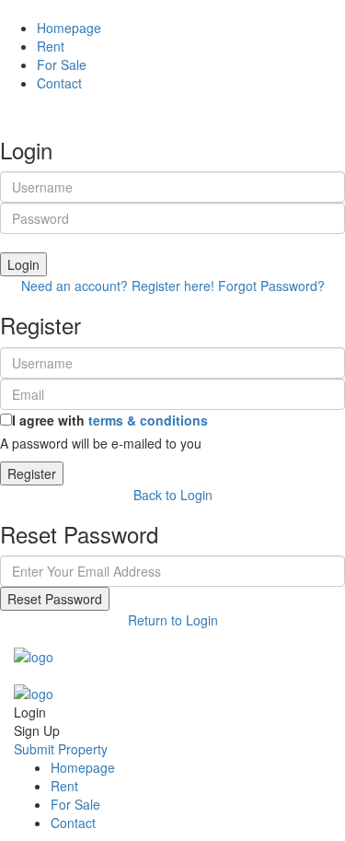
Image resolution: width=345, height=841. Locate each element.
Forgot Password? (271, 285)
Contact (59, 83)
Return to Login (173, 620)
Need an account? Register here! (117, 285)
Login (23, 264)
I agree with (110, 420)
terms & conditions (148, 420)
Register (31, 473)
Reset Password (54, 599)
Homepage (69, 27)
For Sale (61, 64)
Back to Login (173, 494)
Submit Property (61, 749)
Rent (50, 46)
